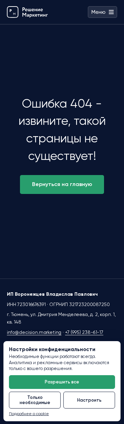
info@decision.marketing (34, 332)
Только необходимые (35, 400)
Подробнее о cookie (29, 413)
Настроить (89, 400)
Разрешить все (62, 381)
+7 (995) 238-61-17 (84, 332)
